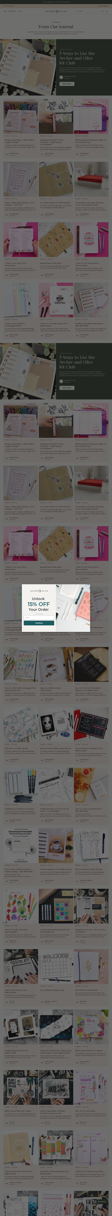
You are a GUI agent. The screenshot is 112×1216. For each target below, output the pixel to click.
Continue (39, 623)
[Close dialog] (87, 586)
